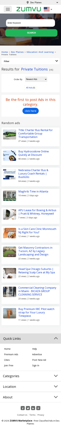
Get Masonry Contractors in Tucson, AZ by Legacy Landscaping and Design (35, 251)
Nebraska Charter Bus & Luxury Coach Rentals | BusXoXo (33, 173)
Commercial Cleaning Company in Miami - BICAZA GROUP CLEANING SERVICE (37, 291)
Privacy (41, 415)
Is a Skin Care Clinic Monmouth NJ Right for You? (37, 230)
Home (4, 51)
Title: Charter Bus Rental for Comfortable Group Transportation (35, 133)
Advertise (37, 354)
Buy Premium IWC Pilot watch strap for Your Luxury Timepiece (36, 312)
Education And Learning (40, 51)
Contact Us (22, 415)
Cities (7, 359)
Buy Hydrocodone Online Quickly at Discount (33, 153)
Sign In (35, 365)
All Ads (29, 87)
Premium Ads (11, 354)
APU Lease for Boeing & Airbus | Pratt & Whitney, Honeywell (37, 211)
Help (34, 348)
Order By (18, 79)
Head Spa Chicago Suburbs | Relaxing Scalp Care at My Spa (36, 270)
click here (30, 111)
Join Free (8, 365)
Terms (32, 415)
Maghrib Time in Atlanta (33, 191)
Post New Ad (39, 359)
